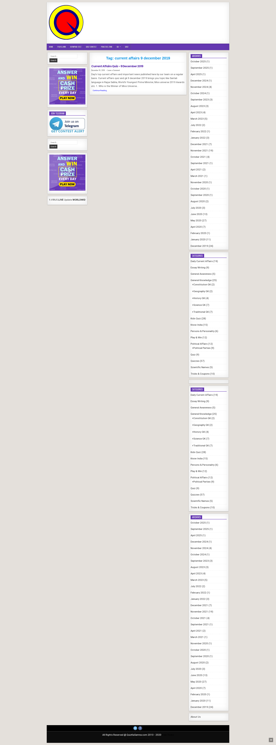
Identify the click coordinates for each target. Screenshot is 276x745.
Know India (197, 324)
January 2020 (198, 239)
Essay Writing (198, 267)
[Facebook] (140, 728)
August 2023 (198, 106)
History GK (199, 298)
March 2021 (197, 176)
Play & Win (61, 46)
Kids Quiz (196, 318)
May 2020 (196, 220)
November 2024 (199, 86)
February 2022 (198, 131)
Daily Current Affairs (202, 261)
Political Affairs (199, 343)
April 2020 (196, 226)
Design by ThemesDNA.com (138, 739)
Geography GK (201, 291)
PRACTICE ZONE (106, 46)
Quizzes (195, 360)
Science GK (199, 304)
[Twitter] (135, 728)
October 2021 (198, 156)
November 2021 (199, 150)
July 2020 (196, 207)
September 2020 (200, 195)
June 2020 (196, 214)
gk (118, 46)
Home (51, 46)
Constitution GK (202, 284)
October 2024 (198, 93)
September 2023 (200, 99)
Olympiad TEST (76, 46)
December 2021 (199, 144)
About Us (196, 716)
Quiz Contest (91, 46)
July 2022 (196, 125)
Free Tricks (168, 734)
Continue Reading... (101, 90)
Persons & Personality (202, 331)
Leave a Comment (113, 70)
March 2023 (197, 118)
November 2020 (199, 182)
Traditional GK (201, 311)
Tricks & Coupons (200, 373)
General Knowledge (201, 280)
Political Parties (201, 348)
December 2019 (199, 245)
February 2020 (198, 233)
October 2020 (198, 188)
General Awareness (201, 273)
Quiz (127, 46)
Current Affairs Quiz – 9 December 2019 (117, 66)
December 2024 (199, 80)
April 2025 (196, 74)
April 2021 (196, 169)
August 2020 (198, 201)
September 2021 (200, 163)
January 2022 (198, 137)
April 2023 (196, 112)
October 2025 (198, 61)
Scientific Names (200, 367)
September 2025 (200, 67)
